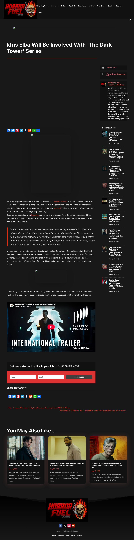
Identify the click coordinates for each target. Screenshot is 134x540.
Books (118, 6)
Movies (53, 6)
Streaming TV (41, 6)
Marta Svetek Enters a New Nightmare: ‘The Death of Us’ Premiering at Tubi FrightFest (116, 171)
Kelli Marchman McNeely (116, 84)
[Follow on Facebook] (60, 525)
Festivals (72, 6)
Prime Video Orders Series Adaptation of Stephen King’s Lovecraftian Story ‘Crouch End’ (106, 465)
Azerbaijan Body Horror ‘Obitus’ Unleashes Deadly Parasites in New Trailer (116, 187)
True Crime (101, 6)
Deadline (35, 215)
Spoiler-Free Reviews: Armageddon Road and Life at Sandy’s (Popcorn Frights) (116, 284)
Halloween (31, 12)
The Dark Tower (59, 201)
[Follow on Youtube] (73, 525)
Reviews (92, 6)
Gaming (110, 6)
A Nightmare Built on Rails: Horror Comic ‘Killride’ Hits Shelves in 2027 (116, 267)
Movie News (111, 74)
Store (40, 12)
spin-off (57, 208)
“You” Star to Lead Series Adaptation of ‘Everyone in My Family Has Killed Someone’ (116, 234)
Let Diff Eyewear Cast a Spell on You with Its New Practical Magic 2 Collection (116, 202)
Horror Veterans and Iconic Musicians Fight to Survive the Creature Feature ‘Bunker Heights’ (116, 153)
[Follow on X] (65, 525)
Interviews (82, 6)
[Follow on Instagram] (69, 525)
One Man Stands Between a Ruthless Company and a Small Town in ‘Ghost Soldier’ (115, 251)
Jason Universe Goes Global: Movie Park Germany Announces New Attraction (116, 136)
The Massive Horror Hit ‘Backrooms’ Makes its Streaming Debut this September (67, 464)
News (29, 6)
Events (79, 535)
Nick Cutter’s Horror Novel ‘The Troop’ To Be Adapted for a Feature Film (116, 218)
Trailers (63, 6)
